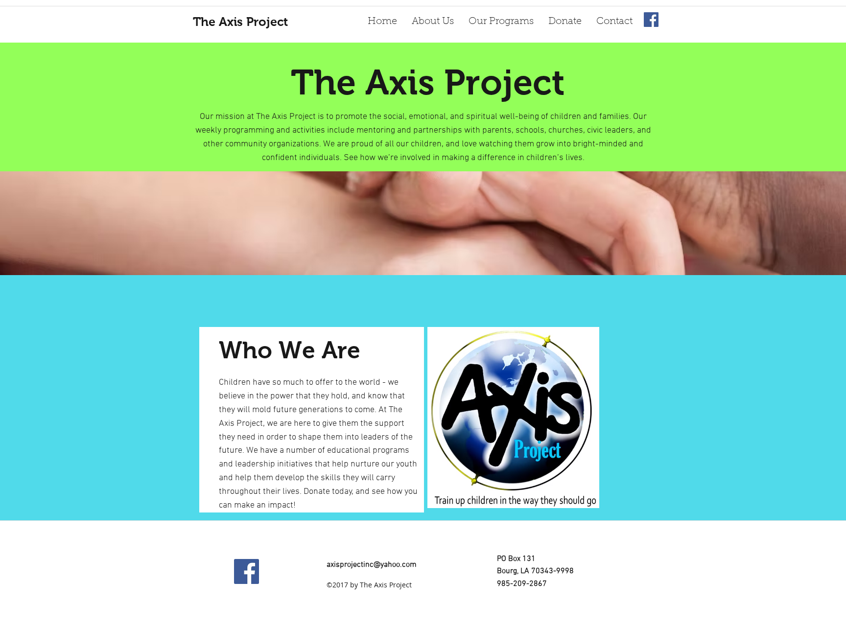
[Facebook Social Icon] (651, 19)
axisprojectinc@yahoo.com (372, 565)
